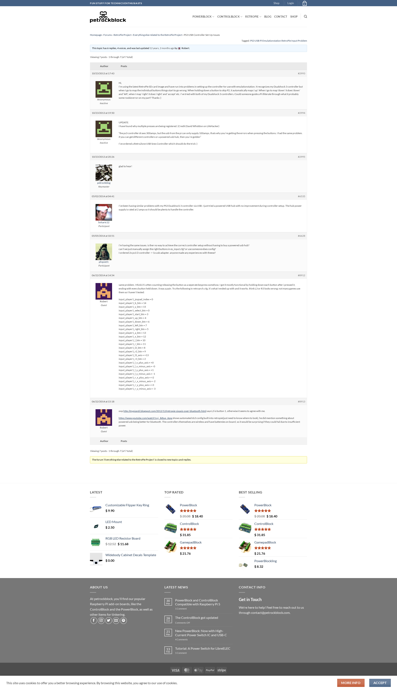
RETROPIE (251, 16)
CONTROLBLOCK (228, 16)
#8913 (301, 401)
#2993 (301, 73)
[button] (290, 3)
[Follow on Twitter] (108, 620)
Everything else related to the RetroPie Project (157, 34)
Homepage (96, 34)
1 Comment (187, 608)
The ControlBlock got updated (196, 617)
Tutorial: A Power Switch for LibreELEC (202, 648)
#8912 (301, 275)
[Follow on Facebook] (93, 620)
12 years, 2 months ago (162, 48)
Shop (276, 3)
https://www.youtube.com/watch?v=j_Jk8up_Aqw (145, 418)
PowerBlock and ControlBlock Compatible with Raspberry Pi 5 (197, 602)
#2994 (301, 112)
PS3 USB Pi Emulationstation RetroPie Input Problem (278, 40)
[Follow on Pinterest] (123, 620)
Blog (267, 16)
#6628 (301, 235)
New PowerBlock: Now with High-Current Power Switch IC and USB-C (201, 633)
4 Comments (187, 639)
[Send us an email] (116, 620)
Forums (107, 34)
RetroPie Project (122, 34)
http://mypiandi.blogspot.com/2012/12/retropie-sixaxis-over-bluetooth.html (164, 411)
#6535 (301, 196)
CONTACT (280, 16)
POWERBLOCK (202, 16)
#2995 (301, 156)
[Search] (305, 16)
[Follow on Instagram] (101, 620)
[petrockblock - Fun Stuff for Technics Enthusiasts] (108, 16)
